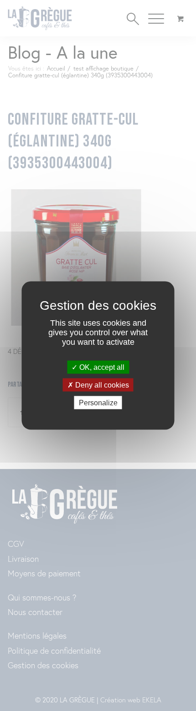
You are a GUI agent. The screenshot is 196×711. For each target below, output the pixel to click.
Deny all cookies (101, 385)
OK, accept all (100, 367)
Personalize (98, 403)
